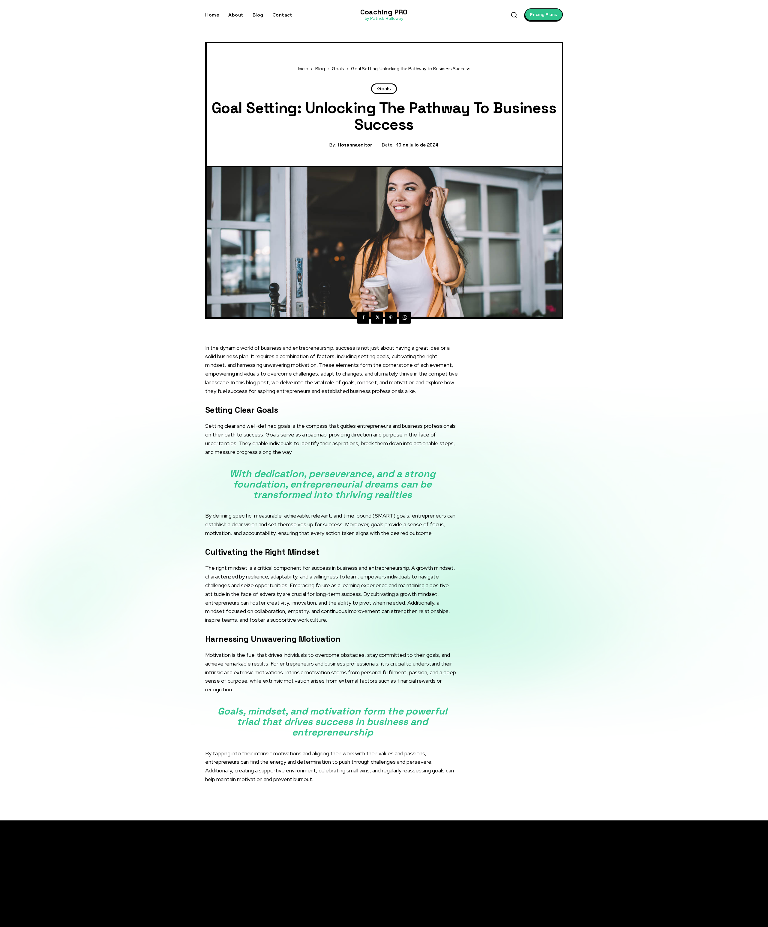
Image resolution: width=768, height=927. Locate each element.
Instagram (522, 876)
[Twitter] (377, 318)
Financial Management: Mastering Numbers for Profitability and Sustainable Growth (516, 642)
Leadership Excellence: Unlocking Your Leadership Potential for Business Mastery (512, 602)
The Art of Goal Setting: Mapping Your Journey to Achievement (512, 533)
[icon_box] (500, 468)
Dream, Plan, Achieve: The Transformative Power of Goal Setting (509, 515)
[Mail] (505, 887)
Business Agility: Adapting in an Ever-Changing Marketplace (510, 549)
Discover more (504, 688)
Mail (516, 887)
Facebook (522, 865)
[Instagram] (505, 876)
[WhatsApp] (405, 318)
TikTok (518, 898)
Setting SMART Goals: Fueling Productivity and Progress (507, 496)
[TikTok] (505, 898)
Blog (320, 69)
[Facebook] (363, 318)
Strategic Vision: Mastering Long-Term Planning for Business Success (513, 583)
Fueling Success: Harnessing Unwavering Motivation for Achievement (447, 899)
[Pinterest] (391, 318)
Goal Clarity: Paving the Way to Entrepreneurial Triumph (510, 480)
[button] (514, 14)
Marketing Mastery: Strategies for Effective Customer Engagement (509, 622)
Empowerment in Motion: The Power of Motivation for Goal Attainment (447, 883)
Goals (338, 69)
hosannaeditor (355, 145)
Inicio (303, 69)
